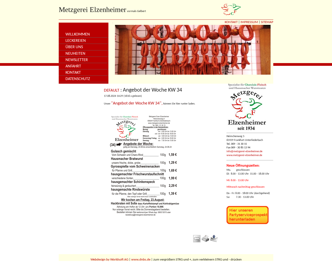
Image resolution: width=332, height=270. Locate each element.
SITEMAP (267, 22)
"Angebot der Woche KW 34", (137, 103)
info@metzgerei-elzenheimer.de (244, 151)
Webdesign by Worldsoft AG (109, 259)
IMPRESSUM (249, 22)
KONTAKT (231, 22)
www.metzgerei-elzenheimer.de (244, 155)
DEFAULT (111, 90)
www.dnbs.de (140, 259)
